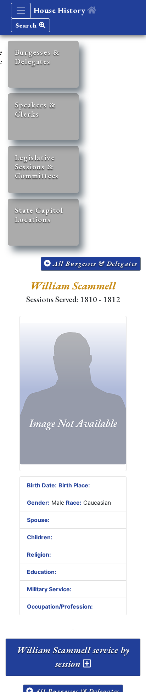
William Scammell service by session (73, 657)
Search (27, 25)
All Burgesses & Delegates (94, 263)
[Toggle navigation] (21, 10)
